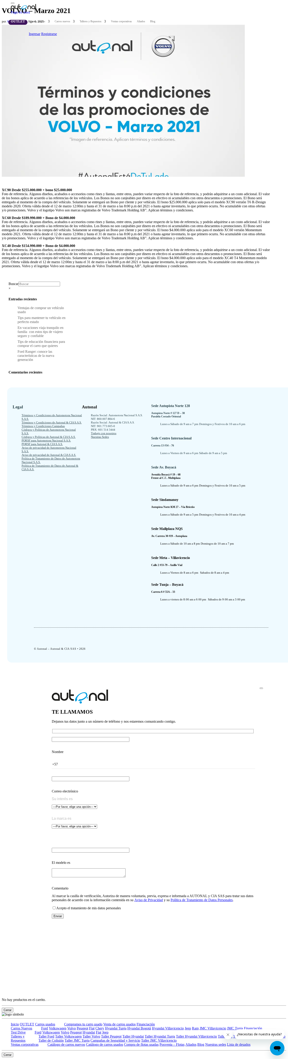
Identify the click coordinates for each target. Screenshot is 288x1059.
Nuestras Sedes (100, 437)
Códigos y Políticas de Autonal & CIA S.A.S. (49, 437)
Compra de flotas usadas (141, 1044)
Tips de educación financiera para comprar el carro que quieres (41, 344)
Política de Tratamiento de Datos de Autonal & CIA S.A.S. (50, 467)
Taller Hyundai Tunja (160, 1036)
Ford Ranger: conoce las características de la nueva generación (36, 356)
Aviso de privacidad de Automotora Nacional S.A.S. (49, 449)
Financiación (146, 1024)
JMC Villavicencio (213, 1028)
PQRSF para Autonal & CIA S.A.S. (42, 444)
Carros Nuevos (21, 1028)
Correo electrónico (65, 791)
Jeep (188, 1028)
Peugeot (82, 1028)
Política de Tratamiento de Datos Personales (202, 900)
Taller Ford (46, 1036)
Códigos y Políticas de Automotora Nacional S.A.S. (49, 431)
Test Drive (18, 1032)
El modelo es (61, 862)
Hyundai (89, 1032)
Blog (152, 21)
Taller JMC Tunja (77, 1040)
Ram (195, 1028)
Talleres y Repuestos (90, 21)
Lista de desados (238, 1044)
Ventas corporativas (121, 21)
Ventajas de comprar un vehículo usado (41, 310)
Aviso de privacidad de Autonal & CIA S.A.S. (49, 455)
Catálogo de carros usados (104, 1044)
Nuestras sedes (215, 1044)
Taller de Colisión (51, 1040)
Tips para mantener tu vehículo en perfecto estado (41, 320)
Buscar (13, 284)
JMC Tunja (235, 1028)
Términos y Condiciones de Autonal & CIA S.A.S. (52, 422)
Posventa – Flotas (172, 1044)
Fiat (91, 1028)
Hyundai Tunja (115, 1028)
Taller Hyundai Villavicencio (196, 1036)
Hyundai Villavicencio (168, 1028)
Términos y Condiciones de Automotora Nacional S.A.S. (52, 417)
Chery (99, 1028)
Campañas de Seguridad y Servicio (115, 1040)
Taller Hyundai (133, 1036)
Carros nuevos (62, 21)
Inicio (15, 1024)
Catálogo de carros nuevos (66, 1044)
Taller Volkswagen (68, 1036)
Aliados (141, 21)
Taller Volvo (91, 1036)
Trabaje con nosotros (103, 433)
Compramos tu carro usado (83, 1024)
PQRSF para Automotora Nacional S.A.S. (46, 440)
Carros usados (37, 21)
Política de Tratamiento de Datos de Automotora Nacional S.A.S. (51, 460)
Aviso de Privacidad (148, 900)
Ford (44, 1028)
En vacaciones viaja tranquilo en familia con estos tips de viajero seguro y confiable (40, 332)
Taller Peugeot (111, 1036)
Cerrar (7, 1010)
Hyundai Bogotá (139, 1028)
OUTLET (18, 21)
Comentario (60, 888)
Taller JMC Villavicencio (159, 1040)
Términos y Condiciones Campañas (43, 426)
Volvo (71, 1028)
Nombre (57, 752)
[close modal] (261, 688)
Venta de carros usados (119, 1024)
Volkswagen (57, 1028)
